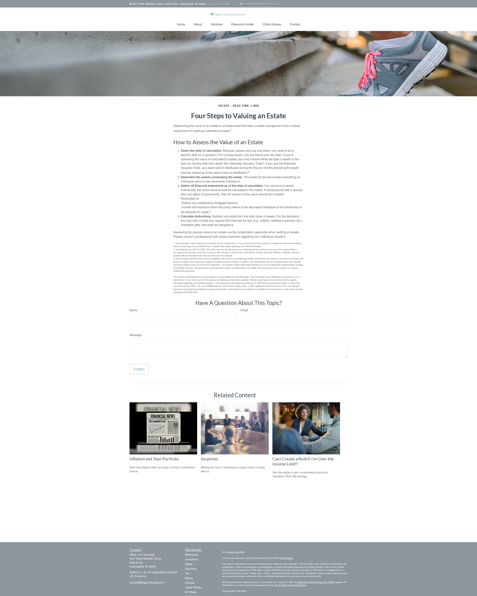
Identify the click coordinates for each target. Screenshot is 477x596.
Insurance (191, 568)
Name (133, 310)
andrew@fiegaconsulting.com (262, 3)
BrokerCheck (287, 557)
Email (244, 310)
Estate (188, 564)
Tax (187, 573)
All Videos (191, 592)
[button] (181, 24)
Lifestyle (190, 582)
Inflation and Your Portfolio (154, 458)
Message (135, 335)
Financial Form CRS (235, 551)
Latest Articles (193, 587)
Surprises (209, 458)
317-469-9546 (222, 4)
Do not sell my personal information (290, 584)
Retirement (191, 554)
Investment (191, 559)
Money (189, 578)
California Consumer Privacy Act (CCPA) (315, 582)
